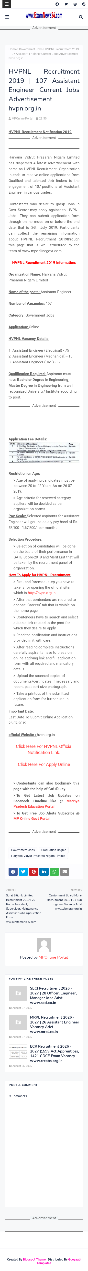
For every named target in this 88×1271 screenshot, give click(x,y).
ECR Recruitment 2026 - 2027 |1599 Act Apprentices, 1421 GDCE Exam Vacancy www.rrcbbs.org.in (54, 1053)
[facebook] (57, 4)
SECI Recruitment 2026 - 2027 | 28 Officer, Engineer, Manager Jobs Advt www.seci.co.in (53, 995)
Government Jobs (31, 49)
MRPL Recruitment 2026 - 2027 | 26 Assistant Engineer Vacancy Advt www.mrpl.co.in (54, 1024)
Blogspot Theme (34, 1259)
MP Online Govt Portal (31, 818)
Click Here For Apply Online (44, 764)
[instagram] (75, 4)
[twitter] (66, 4)
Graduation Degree (53, 850)
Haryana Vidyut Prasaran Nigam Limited (38, 856)
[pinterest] (83, 4)
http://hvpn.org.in (41, 593)
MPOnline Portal (22, 118)
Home (13, 49)
